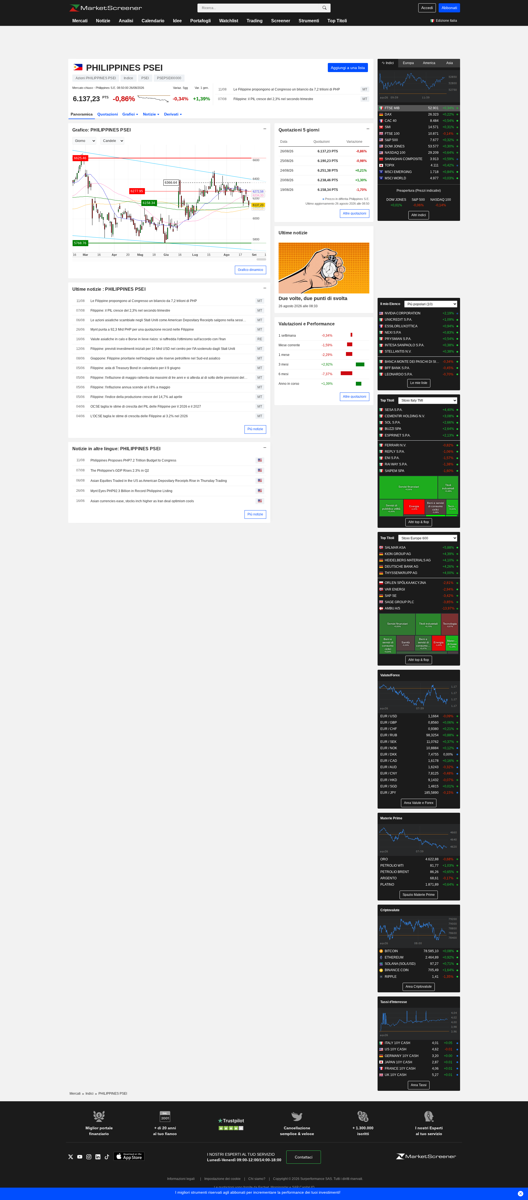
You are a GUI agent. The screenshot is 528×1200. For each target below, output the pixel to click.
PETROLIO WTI (391, 865)
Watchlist (228, 20)
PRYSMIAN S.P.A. (398, 339)
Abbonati (449, 8)
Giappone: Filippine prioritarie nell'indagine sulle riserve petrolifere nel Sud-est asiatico (155, 358)
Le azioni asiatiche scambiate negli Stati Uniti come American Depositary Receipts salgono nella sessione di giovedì (169, 320)
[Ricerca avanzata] (324, 8)
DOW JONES (395, 146)
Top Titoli (337, 20)
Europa (408, 63)
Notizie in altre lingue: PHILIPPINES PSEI (116, 448)
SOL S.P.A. (393, 422)
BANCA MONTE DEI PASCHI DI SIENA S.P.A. (412, 362)
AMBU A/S (392, 608)
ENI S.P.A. (392, 458)
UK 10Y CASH (395, 1075)
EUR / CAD (388, 761)
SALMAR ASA (395, 548)
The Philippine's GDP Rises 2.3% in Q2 (119, 471)
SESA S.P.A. (394, 410)
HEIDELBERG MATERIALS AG (408, 560)
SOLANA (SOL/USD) (400, 964)
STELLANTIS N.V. (398, 351)
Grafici (129, 114)
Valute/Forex (390, 675)
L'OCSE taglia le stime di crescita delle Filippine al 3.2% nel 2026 (139, 416)
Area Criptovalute (419, 986)
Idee (177, 20)
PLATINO (387, 884)
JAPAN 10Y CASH (398, 1062)
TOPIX (389, 165)
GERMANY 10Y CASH (402, 1056)
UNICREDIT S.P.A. (398, 320)
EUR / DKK (388, 754)
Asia (449, 63)
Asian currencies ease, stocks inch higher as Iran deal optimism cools (142, 501)
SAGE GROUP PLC (399, 602)
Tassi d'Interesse (393, 1002)
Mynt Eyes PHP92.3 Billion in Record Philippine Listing (131, 491)
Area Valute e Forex (418, 803)
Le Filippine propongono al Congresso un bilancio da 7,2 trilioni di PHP (286, 89)
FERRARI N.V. (395, 445)
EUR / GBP (388, 722)
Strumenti (309, 20)
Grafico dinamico (250, 270)
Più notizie (255, 429)
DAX (388, 114)
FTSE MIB (392, 108)
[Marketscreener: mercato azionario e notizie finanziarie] (105, 8)
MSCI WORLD (395, 178)
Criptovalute (390, 910)
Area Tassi (419, 1085)
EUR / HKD (388, 780)
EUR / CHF (388, 729)
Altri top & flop (418, 522)
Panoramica (82, 114)
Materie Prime (391, 818)
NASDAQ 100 (395, 153)
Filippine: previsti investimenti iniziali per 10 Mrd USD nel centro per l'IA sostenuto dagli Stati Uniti (162, 349)
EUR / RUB (388, 735)
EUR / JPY (388, 793)
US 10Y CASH (395, 1049)
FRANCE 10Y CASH (400, 1068)
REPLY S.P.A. (395, 452)
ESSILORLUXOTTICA (401, 326)
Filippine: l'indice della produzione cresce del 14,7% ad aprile (136, 397)
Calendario (153, 20)
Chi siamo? (256, 1179)
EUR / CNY (388, 773)
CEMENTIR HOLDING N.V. (405, 416)
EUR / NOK (388, 748)
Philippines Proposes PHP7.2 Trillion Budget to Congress (133, 460)
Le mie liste (418, 383)
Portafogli (200, 20)
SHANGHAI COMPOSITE (403, 159)
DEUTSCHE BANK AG (401, 567)
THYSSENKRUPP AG (401, 573)
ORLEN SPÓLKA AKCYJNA (405, 583)
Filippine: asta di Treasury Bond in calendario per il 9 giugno (135, 368)
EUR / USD (388, 716)
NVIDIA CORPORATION (402, 313)
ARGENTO (388, 878)
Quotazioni (107, 114)
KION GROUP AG (398, 554)
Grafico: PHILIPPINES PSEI (101, 130)
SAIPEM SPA (394, 471)
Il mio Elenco (390, 304)
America (429, 63)
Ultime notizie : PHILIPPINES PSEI (108, 289)
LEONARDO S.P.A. (399, 374)
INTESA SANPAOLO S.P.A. (404, 345)
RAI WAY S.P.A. (396, 464)
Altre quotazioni (354, 213)
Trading (255, 20)
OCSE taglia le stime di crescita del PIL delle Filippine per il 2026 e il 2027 (145, 406)
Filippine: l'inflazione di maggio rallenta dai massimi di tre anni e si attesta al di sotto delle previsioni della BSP (169, 378)
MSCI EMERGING (398, 172)
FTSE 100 (392, 134)
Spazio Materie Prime (419, 895)
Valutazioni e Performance (307, 324)
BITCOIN (391, 951)
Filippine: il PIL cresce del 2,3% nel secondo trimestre (273, 99)
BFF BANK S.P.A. (397, 368)
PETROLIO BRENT (394, 872)
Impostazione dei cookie (222, 1179)
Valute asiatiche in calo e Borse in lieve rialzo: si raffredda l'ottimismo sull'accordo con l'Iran (158, 339)
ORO (384, 859)
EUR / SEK (388, 742)
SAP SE (391, 596)
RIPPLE (391, 977)
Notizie (103, 20)
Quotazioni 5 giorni (299, 130)
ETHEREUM (394, 957)
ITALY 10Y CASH (397, 1043)
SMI (388, 127)
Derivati (172, 114)
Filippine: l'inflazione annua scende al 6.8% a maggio (130, 387)
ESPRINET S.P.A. (398, 435)
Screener (280, 20)
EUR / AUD (388, 767)
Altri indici (418, 215)
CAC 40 (391, 121)
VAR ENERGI (395, 589)
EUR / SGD (388, 786)
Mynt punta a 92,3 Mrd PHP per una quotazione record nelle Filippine (142, 329)
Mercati (79, 20)
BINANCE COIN (397, 970)
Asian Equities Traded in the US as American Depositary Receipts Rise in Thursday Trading (158, 481)
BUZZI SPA (393, 429)
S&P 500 (391, 140)
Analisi (126, 20)
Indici (389, 63)
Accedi (427, 8)
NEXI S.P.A (393, 332)
